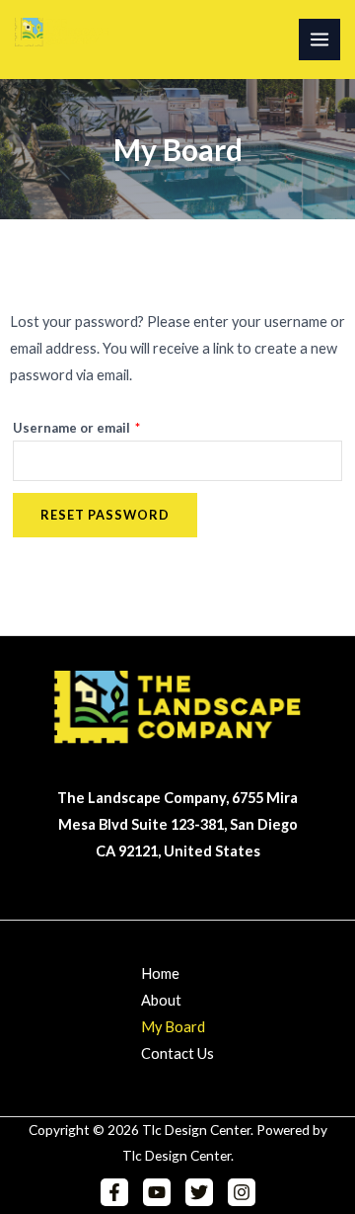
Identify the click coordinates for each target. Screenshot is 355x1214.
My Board (173, 1026)
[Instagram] (241, 1192)
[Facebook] (114, 1192)
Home (160, 973)
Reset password (105, 515)
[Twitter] (199, 1192)
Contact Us (177, 1053)
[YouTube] (157, 1192)
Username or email (105, 425)
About (161, 1000)
